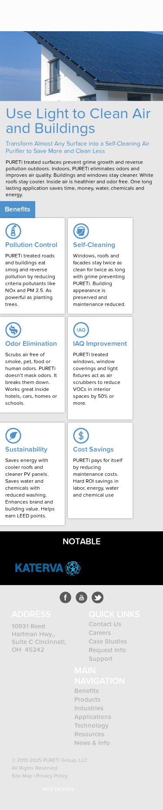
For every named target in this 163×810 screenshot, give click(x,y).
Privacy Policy (52, 776)
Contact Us (105, 624)
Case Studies (108, 641)
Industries (88, 708)
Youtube (81, 597)
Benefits (86, 691)
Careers (100, 633)
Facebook (65, 597)
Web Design (57, 789)
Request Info (107, 650)
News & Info (92, 743)
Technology (91, 725)
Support (101, 659)
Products (88, 699)
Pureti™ (33, 12)
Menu (150, 11)
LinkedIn (97, 597)
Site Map (22, 776)
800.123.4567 (124, 11)
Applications (92, 717)
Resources (89, 734)
